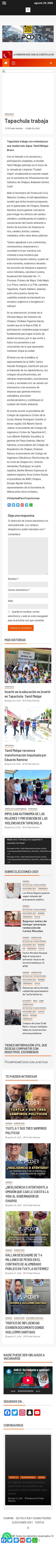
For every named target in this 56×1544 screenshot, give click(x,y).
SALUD (41, 1477)
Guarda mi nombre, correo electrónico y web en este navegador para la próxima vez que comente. (28, 616)
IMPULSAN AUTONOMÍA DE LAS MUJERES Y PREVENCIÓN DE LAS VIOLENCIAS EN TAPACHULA (26, 818)
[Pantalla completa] (48, 1391)
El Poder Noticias (15, 128)
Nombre (13, 578)
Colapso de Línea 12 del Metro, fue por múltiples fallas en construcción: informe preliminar (35, 1028)
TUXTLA (37, 917)
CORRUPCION (36, 938)
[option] (28, 1471)
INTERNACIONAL (28, 1477)
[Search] (51, 63)
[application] (28, 851)
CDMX (41, 1001)
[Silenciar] (43, 1391)
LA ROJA (41, 1012)
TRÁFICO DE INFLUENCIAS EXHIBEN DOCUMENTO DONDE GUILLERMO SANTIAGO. (24, 1327)
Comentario (14, 534)
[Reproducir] (7, 1391)
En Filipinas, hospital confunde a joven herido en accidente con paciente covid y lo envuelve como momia (27, 1487)
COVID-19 (14, 1477)
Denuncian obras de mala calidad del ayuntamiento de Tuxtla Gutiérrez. (35, 991)
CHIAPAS (26, 881)
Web (10, 600)
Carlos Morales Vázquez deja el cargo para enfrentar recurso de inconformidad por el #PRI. (35, 959)
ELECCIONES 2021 (29, 888)
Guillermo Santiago (34, 1318)
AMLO (35, 1001)
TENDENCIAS (43, 888)
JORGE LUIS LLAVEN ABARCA (16, 809)
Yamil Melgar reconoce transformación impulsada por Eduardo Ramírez (25, 755)
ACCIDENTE (27, 1001)
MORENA (41, 913)
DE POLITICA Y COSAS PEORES (34, 885)
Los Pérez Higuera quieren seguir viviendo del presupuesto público (36, 896)
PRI (24, 948)
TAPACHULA (9, 114)
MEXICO (26, 1015)
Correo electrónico (19, 590)
